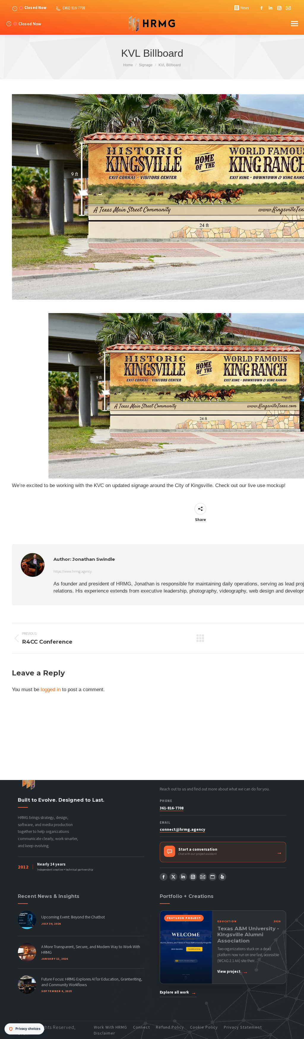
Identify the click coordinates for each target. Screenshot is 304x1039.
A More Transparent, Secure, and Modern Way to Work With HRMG (90, 949)
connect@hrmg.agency (182, 829)
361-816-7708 (171, 808)
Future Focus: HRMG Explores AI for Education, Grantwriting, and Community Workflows (91, 981)
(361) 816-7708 (74, 7)
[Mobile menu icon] (294, 23)
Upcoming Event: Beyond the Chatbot (73, 917)
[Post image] (27, 920)
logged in (51, 689)
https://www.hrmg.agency (72, 571)
